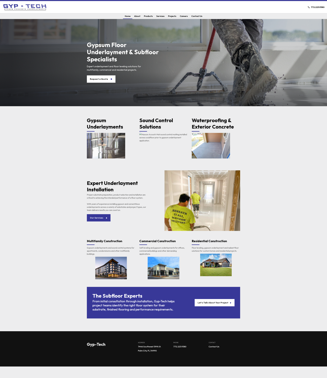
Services (160, 16)
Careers (184, 16)
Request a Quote (99, 79)
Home (128, 16)
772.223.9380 (317, 7)
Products (148, 16)
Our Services (97, 217)
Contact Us (196, 16)
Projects (172, 16)
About (137, 16)
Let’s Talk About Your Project (213, 302)
